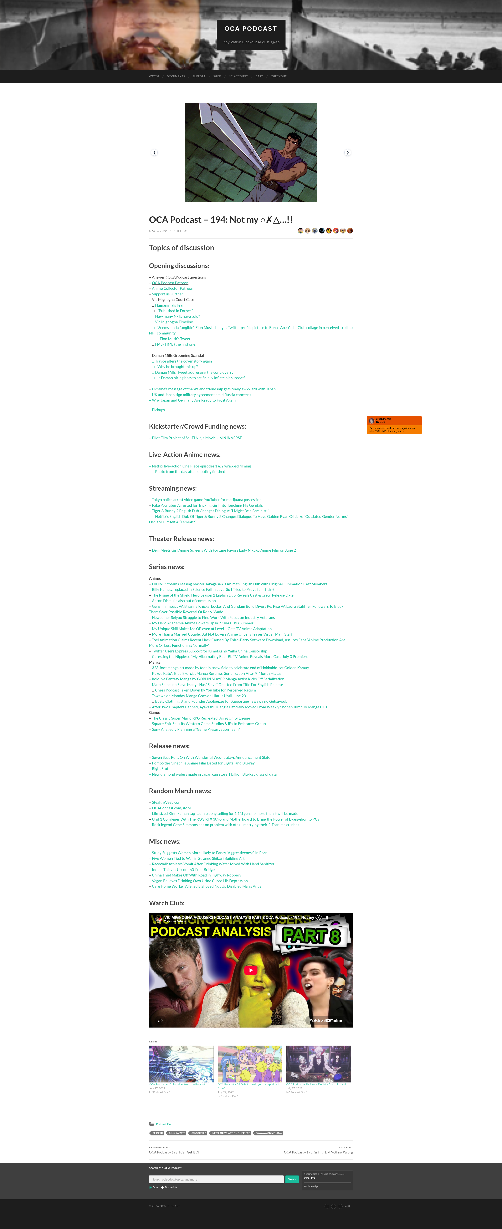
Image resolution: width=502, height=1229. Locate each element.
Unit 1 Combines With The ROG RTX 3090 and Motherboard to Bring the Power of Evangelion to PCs (235, 819)
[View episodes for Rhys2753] (315, 231)
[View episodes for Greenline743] (336, 231)
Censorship (198, 1133)
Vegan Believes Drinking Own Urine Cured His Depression (200, 880)
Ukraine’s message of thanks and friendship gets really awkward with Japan (214, 389)
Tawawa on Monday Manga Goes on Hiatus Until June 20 (199, 695)
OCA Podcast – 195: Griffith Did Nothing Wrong (318, 1150)
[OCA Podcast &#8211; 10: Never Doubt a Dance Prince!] (318, 1064)
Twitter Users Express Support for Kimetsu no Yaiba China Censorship (209, 651)
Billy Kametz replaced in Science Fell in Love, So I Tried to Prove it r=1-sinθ (213, 589)
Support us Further (167, 294)
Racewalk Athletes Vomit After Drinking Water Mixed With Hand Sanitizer (213, 864)
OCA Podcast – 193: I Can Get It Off (175, 1150)
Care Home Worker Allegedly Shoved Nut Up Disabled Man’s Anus (206, 886)
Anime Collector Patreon (172, 288)
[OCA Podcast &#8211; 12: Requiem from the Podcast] (181, 1064)
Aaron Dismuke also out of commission (184, 600)
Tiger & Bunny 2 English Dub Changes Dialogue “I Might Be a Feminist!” (210, 510)
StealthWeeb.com (166, 802)
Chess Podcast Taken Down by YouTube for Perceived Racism (205, 690)
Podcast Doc (164, 1124)
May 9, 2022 (158, 230)
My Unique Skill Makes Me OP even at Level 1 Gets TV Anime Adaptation (212, 628)
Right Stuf (160, 768)
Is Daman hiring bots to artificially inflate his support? (201, 377)
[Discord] (340, 1206)
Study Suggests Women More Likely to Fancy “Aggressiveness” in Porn (209, 852)
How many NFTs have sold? (177, 316)
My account (238, 76)
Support (199, 76)
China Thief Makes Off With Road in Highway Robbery (196, 875)
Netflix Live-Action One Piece (231, 1133)
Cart (259, 76)
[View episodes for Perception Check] (350, 231)
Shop (217, 76)
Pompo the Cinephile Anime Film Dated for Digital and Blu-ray (203, 763)
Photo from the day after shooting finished (190, 471)
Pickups (158, 409)
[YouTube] (327, 1206)
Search (292, 1179)
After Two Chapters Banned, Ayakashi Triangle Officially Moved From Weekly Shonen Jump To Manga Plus (239, 707)
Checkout (279, 76)
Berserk (158, 1133)
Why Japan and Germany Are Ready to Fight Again (194, 400)
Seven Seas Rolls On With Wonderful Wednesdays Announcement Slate (211, 757)
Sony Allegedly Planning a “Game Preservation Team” (196, 729)
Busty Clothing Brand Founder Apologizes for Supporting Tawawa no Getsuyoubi (221, 701)
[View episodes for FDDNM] (308, 231)
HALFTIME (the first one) (175, 344)
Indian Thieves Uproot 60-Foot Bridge (183, 869)
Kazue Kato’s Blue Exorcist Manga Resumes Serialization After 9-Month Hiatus (216, 673)
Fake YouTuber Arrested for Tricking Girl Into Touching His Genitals (207, 505)
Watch (154, 76)
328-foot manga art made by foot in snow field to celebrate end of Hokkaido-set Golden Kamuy (230, 667)
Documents (176, 76)
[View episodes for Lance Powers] (329, 231)
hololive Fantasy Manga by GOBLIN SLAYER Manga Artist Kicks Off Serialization (218, 679)
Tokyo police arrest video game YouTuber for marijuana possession (207, 499)
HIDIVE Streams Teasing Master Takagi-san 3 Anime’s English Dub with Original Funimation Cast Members (239, 584)
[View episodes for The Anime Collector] (301, 231)
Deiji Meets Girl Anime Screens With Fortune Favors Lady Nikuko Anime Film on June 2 (224, 550)
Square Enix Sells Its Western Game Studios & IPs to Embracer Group (209, 723)
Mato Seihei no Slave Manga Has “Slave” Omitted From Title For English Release (217, 684)
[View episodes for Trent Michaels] (343, 231)
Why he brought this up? (177, 366)
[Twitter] (333, 1206)
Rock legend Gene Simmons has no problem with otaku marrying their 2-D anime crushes (225, 824)
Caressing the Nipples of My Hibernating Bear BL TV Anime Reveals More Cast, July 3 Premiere (230, 656)
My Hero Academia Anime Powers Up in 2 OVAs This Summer (203, 623)
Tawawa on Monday (269, 1133)
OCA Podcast (251, 28)
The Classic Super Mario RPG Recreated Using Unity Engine (201, 718)
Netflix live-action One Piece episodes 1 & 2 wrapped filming (201, 466)
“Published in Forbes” (175, 310)
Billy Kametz (177, 1133)
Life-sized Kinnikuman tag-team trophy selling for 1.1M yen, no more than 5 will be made (225, 813)
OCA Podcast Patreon (170, 283)
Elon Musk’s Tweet (175, 338)
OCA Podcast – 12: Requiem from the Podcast (177, 1084)
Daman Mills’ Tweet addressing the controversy (194, 372)
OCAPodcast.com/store (171, 808)
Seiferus (180, 230)
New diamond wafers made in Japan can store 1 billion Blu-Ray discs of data (214, 774)
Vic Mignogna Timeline (174, 322)
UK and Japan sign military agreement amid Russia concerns (201, 394)
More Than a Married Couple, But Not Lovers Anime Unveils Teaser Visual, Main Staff (222, 634)
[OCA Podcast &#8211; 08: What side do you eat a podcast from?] (250, 1064)
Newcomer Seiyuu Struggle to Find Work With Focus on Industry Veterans (213, 617)
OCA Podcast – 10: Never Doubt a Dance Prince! (316, 1084)
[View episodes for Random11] (322, 231)
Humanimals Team (170, 305)
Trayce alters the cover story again (183, 361)
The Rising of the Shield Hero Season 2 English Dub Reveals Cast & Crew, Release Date (223, 595)
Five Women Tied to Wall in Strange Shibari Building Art (198, 858)
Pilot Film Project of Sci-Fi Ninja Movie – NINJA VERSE (197, 437)
